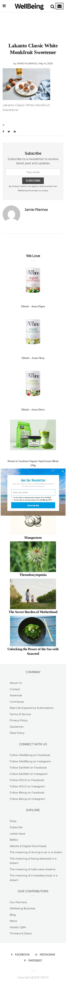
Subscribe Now (33, 505)
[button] (33, 480)
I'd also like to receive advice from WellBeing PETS (33, 500)
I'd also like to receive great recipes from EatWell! (32, 497)
